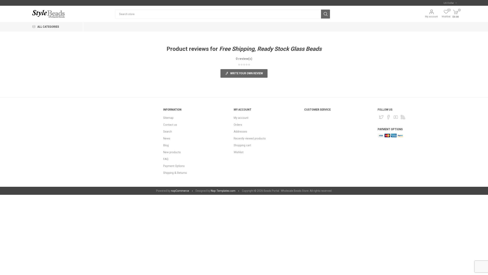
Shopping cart (242, 145)
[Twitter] (381, 117)
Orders (238, 124)
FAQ (165, 159)
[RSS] (403, 117)
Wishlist (238, 152)
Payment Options (174, 166)
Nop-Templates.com (223, 190)
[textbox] (218, 14)
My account (431, 16)
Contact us (170, 124)
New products (172, 152)
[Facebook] (388, 117)
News (166, 138)
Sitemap (168, 118)
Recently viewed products (250, 138)
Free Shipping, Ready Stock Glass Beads (270, 48)
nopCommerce (180, 190)
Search (325, 14)
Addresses (240, 131)
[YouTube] (396, 117)
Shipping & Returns (175, 173)
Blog (166, 145)
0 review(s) (244, 59)
